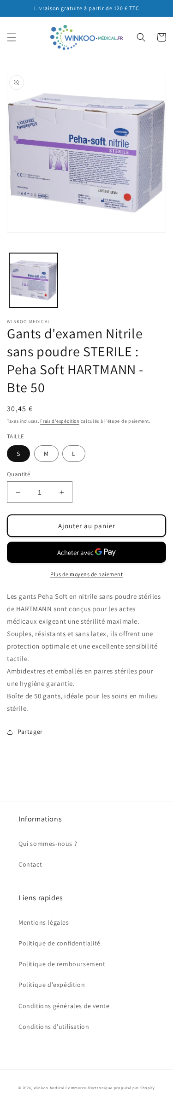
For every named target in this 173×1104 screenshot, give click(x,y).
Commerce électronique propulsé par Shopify (110, 1087)
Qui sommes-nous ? (47, 843)
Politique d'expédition (51, 984)
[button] (11, 37)
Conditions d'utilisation (53, 1026)
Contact (30, 864)
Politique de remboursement (62, 964)
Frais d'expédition (59, 421)
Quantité (18, 474)
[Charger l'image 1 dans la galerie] (33, 280)
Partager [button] (30, 731)
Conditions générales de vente (63, 1006)
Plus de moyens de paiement (86, 574)
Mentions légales (43, 922)
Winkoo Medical (49, 1087)
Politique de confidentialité (59, 943)
